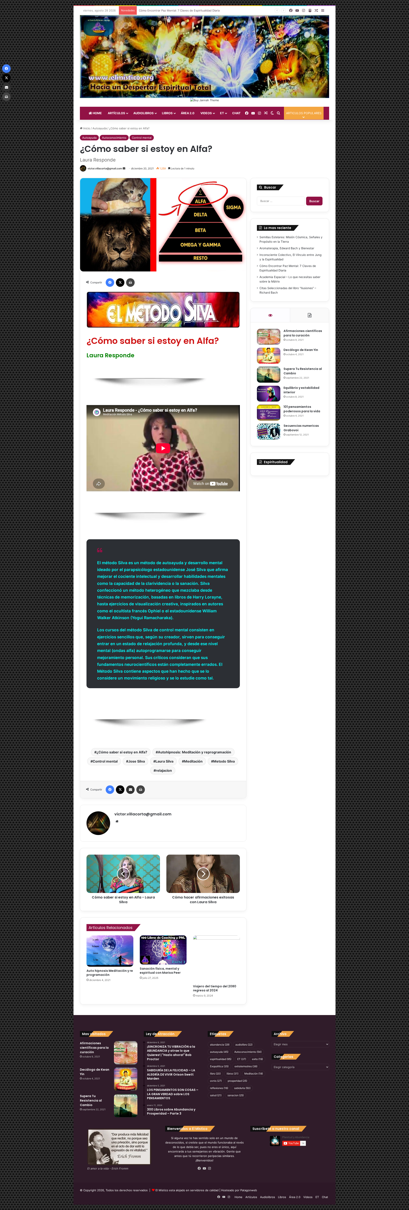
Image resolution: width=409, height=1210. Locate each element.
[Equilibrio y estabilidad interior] (268, 394)
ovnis (216, 1080)
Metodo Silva (224, 761)
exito (257, 1059)
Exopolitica (219, 1066)
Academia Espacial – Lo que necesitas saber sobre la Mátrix (178, 10)
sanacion (236, 1095)
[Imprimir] (130, 282)
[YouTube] (204, 1168)
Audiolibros (143, 113)
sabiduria (242, 1088)
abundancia (219, 1044)
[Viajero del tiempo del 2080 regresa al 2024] (216, 958)
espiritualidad (220, 1059)
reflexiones (219, 1088)
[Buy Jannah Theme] (204, 100)
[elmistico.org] (204, 56)
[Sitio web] (117, 821)
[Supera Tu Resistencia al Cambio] (268, 375)
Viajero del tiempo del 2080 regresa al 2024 (214, 988)
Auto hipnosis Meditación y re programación (109, 973)
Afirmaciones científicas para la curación (303, 333)
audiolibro (243, 1044)
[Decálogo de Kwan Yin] (268, 356)
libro (215, 1073)
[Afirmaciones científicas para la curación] (268, 337)
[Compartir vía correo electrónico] (130, 789)
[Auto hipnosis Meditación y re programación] (109, 951)
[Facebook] (110, 282)
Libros (167, 113)
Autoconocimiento (114, 137)
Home (97, 113)
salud (216, 1095)
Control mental (141, 137)
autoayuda (219, 1051)
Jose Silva (136, 761)
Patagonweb (248, 1190)
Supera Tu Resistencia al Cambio (91, 1100)
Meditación (193, 761)
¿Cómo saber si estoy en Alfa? (121, 752)
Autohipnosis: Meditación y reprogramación (194, 752)
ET (222, 113)
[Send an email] (124, 168)
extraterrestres (246, 1066)
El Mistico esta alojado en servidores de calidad (187, 1190)
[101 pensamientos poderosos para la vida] (268, 413)
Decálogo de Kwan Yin (301, 350)
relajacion (164, 770)
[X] (120, 282)
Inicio (86, 128)
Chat (236, 113)
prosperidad (237, 1080)
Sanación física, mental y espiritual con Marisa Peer (160, 970)
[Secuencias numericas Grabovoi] (268, 432)
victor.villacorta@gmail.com (105, 168)
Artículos (116, 113)
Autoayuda (99, 128)
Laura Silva (164, 761)
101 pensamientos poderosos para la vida (302, 409)
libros (232, 1073)
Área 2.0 (187, 113)
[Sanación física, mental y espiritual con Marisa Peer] (163, 950)
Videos (206, 113)
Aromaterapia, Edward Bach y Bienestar (286, 248)
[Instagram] (209, 1168)
